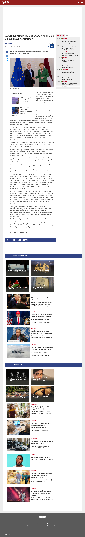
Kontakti (26, 525)
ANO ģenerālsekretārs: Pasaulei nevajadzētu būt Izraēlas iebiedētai (41, 332)
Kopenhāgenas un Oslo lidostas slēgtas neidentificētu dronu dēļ (17, 271)
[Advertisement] (42, 22)
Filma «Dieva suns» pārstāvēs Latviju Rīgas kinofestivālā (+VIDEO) (41, 396)
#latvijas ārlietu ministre (20, 232)
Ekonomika (34, 404)
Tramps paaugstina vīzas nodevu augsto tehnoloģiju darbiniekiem (41, 315)
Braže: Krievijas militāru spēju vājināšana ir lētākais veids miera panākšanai (22, 111)
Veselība (33, 470)
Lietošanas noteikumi (35, 525)
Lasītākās (69, 35)
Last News (60, 35)
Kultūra (33, 454)
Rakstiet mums (47, 525)
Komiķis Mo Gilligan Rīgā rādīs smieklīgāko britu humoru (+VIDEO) (42, 458)
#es (11, 232)
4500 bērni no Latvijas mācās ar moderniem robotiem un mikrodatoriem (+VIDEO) (41, 425)
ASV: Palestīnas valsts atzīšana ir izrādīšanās (17, 288)
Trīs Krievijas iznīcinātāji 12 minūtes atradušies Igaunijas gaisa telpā (42, 348)
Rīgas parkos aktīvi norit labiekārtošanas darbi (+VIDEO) (17, 397)
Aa (48, 46)
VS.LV (8, 46)
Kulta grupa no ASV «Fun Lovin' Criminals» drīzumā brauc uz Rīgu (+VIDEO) (17, 379)
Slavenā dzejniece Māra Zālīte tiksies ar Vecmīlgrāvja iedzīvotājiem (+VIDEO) (41, 379)
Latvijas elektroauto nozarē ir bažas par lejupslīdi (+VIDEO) (42, 442)
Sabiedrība (34, 420)
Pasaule (9, 43)
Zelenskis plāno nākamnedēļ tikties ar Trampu (42, 299)
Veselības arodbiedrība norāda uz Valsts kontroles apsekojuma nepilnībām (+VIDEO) (41, 475)
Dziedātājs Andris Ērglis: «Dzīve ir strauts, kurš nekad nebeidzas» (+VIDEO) (41, 493)
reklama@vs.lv (49, 523)
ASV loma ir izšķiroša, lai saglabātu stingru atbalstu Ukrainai (26, 99)
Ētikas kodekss (57, 525)
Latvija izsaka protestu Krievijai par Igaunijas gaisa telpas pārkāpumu (41, 287)
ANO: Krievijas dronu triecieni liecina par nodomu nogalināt (41, 271)
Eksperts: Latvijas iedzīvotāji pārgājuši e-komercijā (40, 408)
